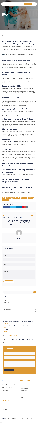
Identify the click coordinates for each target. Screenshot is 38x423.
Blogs (20, 39)
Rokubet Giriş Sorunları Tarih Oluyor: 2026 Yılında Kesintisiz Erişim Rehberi (18, 321)
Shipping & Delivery (24, 388)
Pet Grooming (6, 307)
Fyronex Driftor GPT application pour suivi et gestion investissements (17, 325)
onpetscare (24, 197)
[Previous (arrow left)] (0, 422)
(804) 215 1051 (6, 409)
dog (4, 197)
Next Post (32, 215)
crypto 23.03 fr (6, 304)
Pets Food (6, 314)
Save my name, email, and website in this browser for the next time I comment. (18, 268)
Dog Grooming (16, 197)
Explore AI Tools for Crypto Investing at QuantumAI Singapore (16, 329)
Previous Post (6, 215)
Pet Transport (6, 311)
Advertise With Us (24, 383)
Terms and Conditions (24, 390)
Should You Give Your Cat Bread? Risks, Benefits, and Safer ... (20, 339)
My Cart (22, 395)
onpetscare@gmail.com (7, 411)
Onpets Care (12, 141)
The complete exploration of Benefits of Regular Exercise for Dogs (25, 221)
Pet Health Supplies (7, 309)
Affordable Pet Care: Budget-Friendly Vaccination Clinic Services (13, 222)
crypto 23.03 (6, 302)
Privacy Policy (23, 392)
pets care (31, 197)
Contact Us (28, 4)
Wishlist (22, 397)
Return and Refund (24, 386)
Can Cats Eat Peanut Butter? (14, 334)
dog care (9, 197)
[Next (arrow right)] (1, 422)
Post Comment (8, 281)
